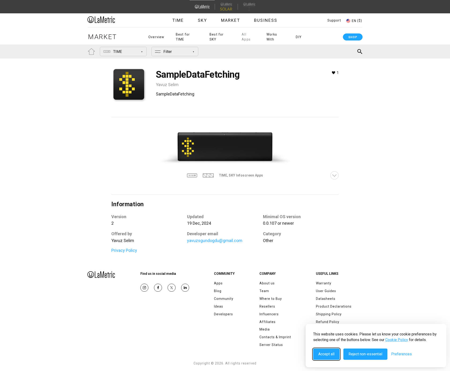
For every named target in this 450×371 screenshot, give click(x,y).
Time (178, 20)
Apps (218, 283)
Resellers (267, 306)
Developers (223, 314)
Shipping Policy (329, 314)
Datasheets (325, 299)
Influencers (269, 314)
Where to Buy (270, 299)
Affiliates (267, 322)
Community (223, 299)
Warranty (323, 283)
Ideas (218, 306)
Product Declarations (334, 306)
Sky (202, 20)
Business (265, 20)
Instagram (144, 288)
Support (334, 20)
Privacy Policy (124, 250)
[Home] (114, 19)
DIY (299, 37)
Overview (156, 37)
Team (264, 291)
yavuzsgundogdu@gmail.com (214, 240)
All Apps (246, 37)
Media (264, 329)
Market (230, 20)
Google (185, 288)
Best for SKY (217, 37)
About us (267, 283)
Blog (217, 291)
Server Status (271, 345)
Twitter (172, 288)
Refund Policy (327, 322)
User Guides (326, 291)
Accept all (326, 354)
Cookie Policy (396, 340)
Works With (271, 37)
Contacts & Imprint (275, 337)
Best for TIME (183, 37)
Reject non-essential (365, 354)
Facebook (158, 288)
